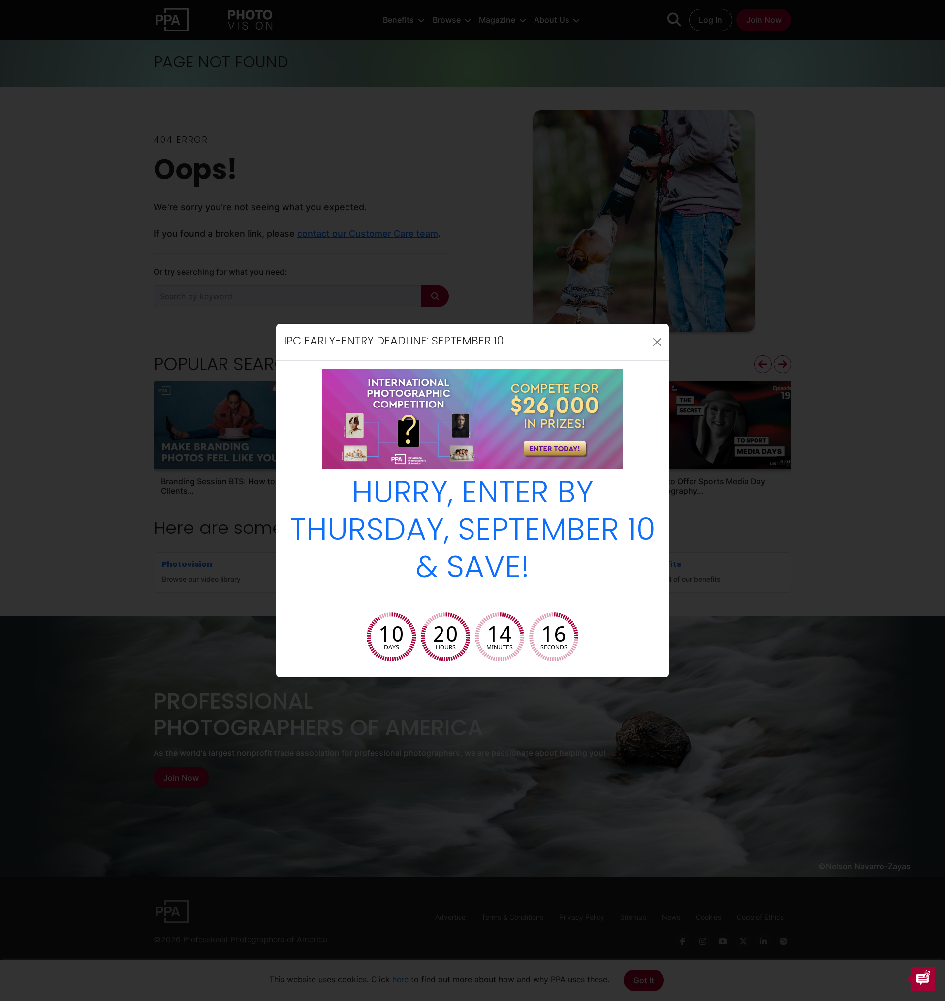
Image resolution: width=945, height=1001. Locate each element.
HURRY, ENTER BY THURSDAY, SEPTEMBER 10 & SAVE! (473, 532)
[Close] (657, 342)
